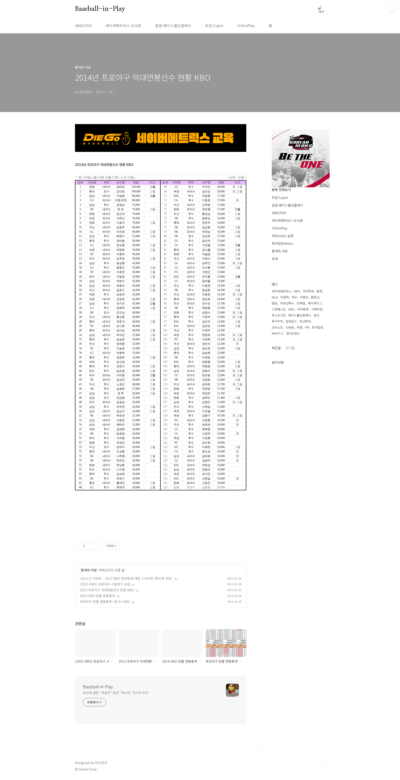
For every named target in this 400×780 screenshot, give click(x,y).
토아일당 (317, 327)
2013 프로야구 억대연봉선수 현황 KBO (107, 590)
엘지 (316, 315)
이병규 (304, 297)
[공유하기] (89, 546)
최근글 (276, 347)
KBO (291, 309)
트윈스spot (214, 25)
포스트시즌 (279, 315)
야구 (294, 297)
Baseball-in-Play (100, 9)
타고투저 (305, 321)
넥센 (299, 327)
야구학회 (308, 291)
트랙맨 (301, 303)
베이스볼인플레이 (299, 315)
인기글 (290, 347)
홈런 (274, 303)
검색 (310, 9)
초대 (275, 258)
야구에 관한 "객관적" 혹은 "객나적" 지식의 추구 (115, 692)
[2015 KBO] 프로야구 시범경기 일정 (105, 584)
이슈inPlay (246, 25)
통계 (319, 291)
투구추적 (277, 321)
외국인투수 (287, 303)
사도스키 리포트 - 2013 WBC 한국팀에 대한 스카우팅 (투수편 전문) (126, 578)
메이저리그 (315, 303)
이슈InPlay (279, 228)
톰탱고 (315, 297)
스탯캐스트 (279, 309)
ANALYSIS (83, 25)
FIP (307, 327)
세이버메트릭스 (281, 291)
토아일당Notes (282, 243)
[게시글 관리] (95, 546)
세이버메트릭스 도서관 (123, 25)
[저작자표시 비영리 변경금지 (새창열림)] (126, 546)
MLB (275, 297)
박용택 (284, 297)
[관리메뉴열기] (391, 8)
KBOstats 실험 (282, 235)
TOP (321, 764)
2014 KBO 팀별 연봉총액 (97, 595)
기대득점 (316, 309)
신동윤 (290, 327)
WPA (297, 291)
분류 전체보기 (281, 189)
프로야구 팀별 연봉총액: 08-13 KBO (105, 601)
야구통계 (302, 309)
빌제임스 (291, 321)
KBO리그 (277, 333)
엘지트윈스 (293, 333)
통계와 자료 (89, 570)
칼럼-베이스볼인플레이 (173, 25)
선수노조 (277, 327)
